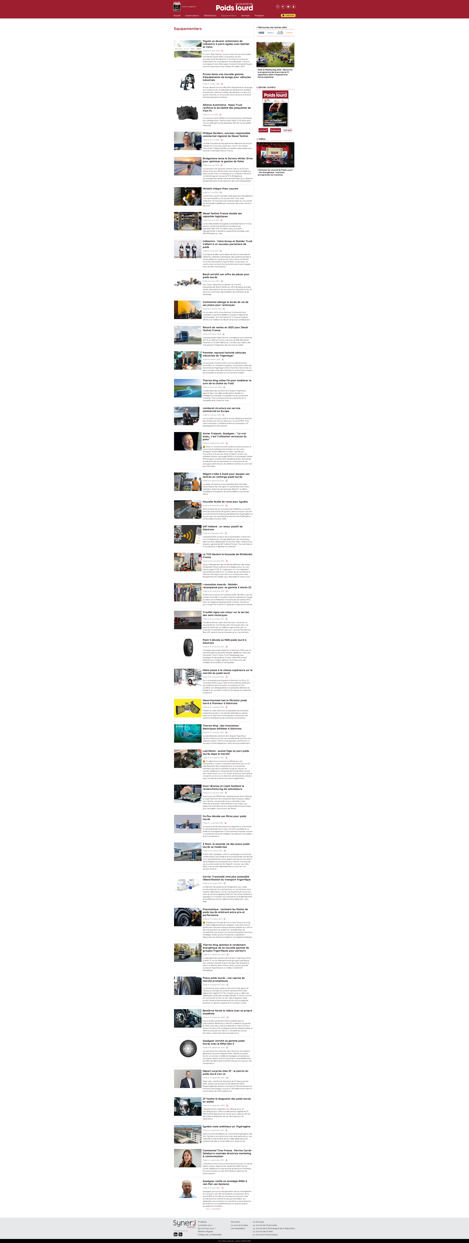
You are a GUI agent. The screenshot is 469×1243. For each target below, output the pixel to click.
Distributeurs (210, 15)
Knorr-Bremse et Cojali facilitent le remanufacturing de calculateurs (223, 787)
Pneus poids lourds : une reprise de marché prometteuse (224, 979)
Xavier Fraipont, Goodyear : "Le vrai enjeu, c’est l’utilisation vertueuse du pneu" (225, 436)
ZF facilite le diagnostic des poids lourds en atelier (227, 1100)
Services (245, 15)
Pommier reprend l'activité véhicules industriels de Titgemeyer (224, 354)
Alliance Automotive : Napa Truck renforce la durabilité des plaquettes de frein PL (227, 107)
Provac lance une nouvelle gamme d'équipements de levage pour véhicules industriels (227, 77)
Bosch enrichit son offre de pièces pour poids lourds (226, 276)
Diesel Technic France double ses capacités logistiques (222, 215)
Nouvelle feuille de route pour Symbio (225, 501)
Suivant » (217, 1209)
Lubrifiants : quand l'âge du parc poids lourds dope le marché (226, 752)
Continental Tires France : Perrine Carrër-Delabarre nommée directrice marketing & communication (227, 1153)
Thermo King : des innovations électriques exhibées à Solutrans (222, 727)
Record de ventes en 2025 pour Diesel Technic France (225, 329)
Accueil (176, 15)
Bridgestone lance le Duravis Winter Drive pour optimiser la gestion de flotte (228, 160)
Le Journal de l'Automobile (265, 1225)
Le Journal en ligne (239, 1225)
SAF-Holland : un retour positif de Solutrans (223, 528)
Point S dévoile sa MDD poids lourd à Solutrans (224, 641)
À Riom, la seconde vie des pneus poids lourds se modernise (226, 845)
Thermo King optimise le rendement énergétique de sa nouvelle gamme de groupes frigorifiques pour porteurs (226, 947)
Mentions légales (205, 1231)
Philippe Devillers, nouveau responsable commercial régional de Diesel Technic (226, 135)
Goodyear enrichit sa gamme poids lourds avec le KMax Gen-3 (224, 1042)
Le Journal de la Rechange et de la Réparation (274, 1228)
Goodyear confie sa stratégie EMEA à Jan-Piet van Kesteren (225, 1183)
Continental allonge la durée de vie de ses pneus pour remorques (225, 303)
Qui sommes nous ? (207, 1228)
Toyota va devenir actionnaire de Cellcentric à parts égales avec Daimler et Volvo (226, 43)
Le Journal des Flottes (263, 1231)
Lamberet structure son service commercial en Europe (221, 410)
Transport (259, 15)
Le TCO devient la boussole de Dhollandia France (227, 556)
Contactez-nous (205, 1225)
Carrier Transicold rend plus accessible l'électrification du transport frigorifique (227, 878)
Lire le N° (263, 130)
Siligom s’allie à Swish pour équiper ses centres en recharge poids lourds (226, 475)
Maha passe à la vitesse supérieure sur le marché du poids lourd (227, 672)
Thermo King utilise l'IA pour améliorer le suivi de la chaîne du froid (227, 382)
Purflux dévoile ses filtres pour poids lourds (224, 818)
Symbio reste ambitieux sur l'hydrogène (226, 1126)
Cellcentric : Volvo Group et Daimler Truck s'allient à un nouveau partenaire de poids (227, 244)
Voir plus (288, 130)
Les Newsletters (238, 1228)
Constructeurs (192, 15)
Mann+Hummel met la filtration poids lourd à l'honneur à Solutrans (225, 702)
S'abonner (275, 130)
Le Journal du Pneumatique (265, 1234)
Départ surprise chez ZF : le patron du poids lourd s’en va (225, 1072)
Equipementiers (228, 15)
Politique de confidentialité (209, 1234)
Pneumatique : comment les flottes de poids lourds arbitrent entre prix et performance (225, 912)
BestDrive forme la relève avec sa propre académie (227, 1012)
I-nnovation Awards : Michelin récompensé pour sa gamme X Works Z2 (227, 586)
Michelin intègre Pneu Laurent (220, 188)
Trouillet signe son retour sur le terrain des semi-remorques (226, 614)
